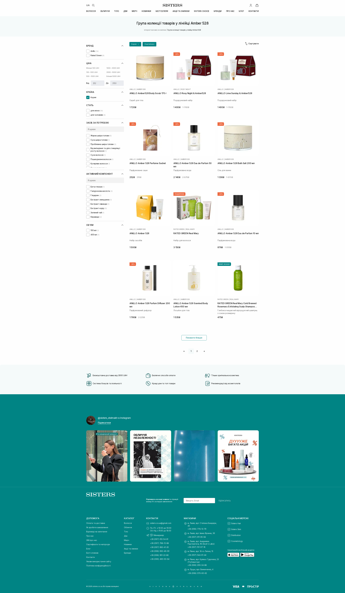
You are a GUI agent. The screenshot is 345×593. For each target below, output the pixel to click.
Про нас (90, 536)
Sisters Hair (236, 523)
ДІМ (125, 11)
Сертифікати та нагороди (98, 544)
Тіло (126, 531)
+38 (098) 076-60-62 (197, 573)
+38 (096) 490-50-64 (159, 559)
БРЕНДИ (218, 11)
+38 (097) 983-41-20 (159, 547)
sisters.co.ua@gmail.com (160, 523)
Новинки (128, 544)
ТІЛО (116, 11)
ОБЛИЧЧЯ (105, 11)
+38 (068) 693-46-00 (159, 551)
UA (88, 5)
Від (87, 83)
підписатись (224, 500)
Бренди (127, 553)
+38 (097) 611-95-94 (197, 537)
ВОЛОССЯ (91, 11)
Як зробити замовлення (97, 527)
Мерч (126, 540)
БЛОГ (241, 11)
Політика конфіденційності (98, 565)
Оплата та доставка (95, 523)
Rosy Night (186, 89)
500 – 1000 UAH (92, 76)
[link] (257, 5)
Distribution (236, 535)
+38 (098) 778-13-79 (197, 529)
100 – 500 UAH (91, 72)
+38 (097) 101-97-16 (196, 547)
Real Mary (190, 229)
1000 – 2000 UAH (113, 68)
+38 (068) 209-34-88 (197, 565)
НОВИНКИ (146, 11)
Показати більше (194, 338)
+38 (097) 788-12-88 (159, 543)
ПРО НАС (230, 11)
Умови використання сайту (98, 561)
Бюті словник (92, 553)
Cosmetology (237, 541)
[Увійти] (251, 5)
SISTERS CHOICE (201, 11)
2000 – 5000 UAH (113, 72)
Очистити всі (149, 44)
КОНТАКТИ (254, 11)
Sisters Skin (236, 529)
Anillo (132, 89)
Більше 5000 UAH (113, 76)
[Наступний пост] (254, 456)
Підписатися (104, 422)
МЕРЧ (134, 11)
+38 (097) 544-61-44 (197, 555)
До (107, 83)
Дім (125, 536)
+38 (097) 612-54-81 (159, 539)
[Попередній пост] (91, 456)
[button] (135, 44)
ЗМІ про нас (91, 540)
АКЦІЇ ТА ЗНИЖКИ (181, 11)
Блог (88, 549)
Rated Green (178, 229)
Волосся (128, 523)
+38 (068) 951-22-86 (159, 555)
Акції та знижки (131, 549)
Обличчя (128, 527)
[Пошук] (93, 5)
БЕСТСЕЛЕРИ (162, 11)
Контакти (90, 557)
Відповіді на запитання (96, 531)
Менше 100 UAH (92, 68)
